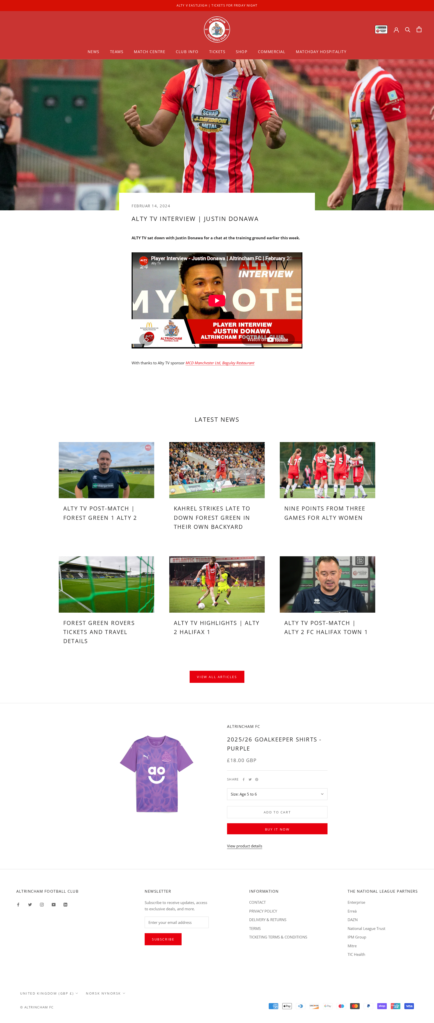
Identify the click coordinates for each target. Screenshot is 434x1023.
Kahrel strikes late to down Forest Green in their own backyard (212, 517)
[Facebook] (243, 779)
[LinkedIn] (65, 904)
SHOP (241, 51)
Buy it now (277, 829)
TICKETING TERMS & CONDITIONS (278, 936)
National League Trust (366, 928)
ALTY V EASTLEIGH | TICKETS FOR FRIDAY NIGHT (217, 5)
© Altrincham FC (37, 1007)
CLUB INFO (187, 51)
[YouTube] (54, 904)
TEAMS (117, 51)
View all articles (217, 677)
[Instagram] (42, 904)
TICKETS (217, 51)
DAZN (353, 919)
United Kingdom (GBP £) (47, 993)
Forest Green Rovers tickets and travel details (99, 632)
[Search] (407, 29)
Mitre (352, 945)
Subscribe (163, 939)
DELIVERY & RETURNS (267, 919)
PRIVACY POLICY (263, 911)
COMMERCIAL (271, 51)
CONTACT (257, 902)
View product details (244, 845)
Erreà (352, 911)
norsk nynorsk (103, 993)
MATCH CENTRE (149, 51)
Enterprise (356, 902)
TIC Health (356, 954)
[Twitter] (250, 779)
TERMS (255, 928)
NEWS (93, 51)
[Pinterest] (256, 779)
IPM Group (357, 936)
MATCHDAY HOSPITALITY (321, 51)
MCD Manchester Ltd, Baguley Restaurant (220, 362)
